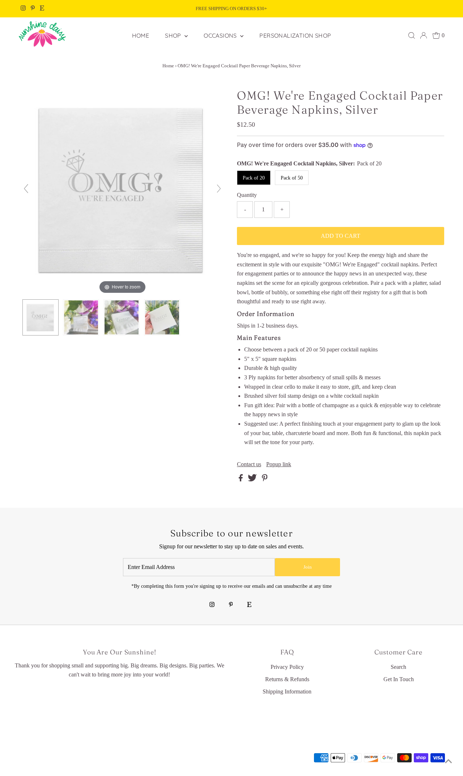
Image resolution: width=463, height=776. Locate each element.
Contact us (249, 464)
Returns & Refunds (287, 679)
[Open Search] (411, 35)
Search (398, 667)
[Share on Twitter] (253, 479)
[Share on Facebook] (241, 479)
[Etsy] (42, 8)
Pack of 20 (254, 178)
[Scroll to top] (448, 761)
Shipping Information (287, 691)
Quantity (247, 195)
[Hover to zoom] (122, 192)
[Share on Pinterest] (265, 479)
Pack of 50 (292, 178)
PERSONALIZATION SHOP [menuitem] (295, 35)
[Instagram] (23, 8)
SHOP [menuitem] (174, 35)
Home (168, 65)
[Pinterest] (33, 8)
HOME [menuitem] (140, 35)
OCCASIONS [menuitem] (221, 35)
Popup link (278, 464)
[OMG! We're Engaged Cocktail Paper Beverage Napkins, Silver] (40, 318)
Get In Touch (398, 679)
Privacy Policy (287, 667)
